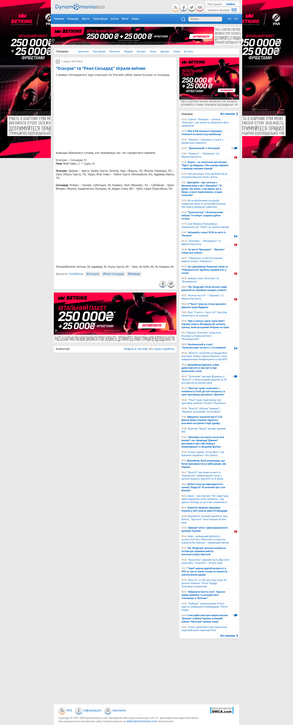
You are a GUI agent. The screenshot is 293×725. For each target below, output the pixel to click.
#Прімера (134, 274)
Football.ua (76, 274)
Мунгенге (114, 51)
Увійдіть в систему (136, 349)
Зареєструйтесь (164, 349)
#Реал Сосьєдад (113, 274)
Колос (153, 51)
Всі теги (188, 51)
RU (236, 18)
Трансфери (99, 51)
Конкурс (141, 51)
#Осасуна (93, 274)
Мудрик (128, 51)
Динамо (165, 51)
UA (229, 18)
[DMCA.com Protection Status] (222, 713)
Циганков (83, 51)
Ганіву (176, 51)
